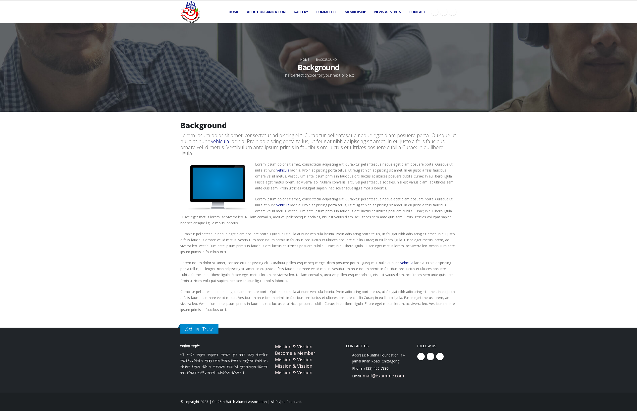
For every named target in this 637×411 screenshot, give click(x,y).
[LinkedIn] (452, 12)
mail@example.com (383, 376)
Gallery (301, 11)
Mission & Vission (293, 347)
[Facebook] (434, 12)
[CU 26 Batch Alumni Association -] (190, 12)
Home (234, 11)
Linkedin (440, 356)
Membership (355, 11)
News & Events (387, 11)
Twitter (430, 356)
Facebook (421, 356)
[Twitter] (443, 12)
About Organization (266, 11)
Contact (417, 11)
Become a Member (295, 353)
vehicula (220, 141)
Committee (326, 11)
